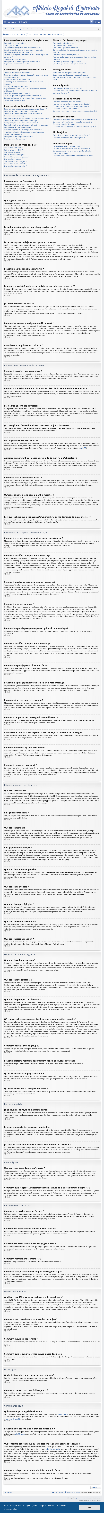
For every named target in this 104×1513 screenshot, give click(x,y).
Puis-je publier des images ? (14, 155)
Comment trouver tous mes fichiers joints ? (69, 138)
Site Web (24, 22)
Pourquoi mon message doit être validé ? (19, 137)
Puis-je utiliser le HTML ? (13, 150)
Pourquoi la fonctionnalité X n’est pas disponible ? (71, 149)
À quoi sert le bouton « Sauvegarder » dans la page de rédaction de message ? (24, 133)
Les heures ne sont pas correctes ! (17, 79)
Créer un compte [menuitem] (99, 22)
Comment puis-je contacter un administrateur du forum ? (73, 156)
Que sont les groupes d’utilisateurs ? (66, 48)
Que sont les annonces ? (13, 159)
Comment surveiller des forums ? (65, 124)
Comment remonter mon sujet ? (15, 139)
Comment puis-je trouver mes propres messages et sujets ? (75, 111)
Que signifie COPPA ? (12, 45)
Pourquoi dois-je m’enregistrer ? (15, 43)
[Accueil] (52, 10)
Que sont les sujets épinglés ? (15, 162)
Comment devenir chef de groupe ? (66, 55)
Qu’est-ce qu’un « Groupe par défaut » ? (67, 62)
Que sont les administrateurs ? (64, 43)
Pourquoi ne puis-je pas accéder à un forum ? (21, 123)
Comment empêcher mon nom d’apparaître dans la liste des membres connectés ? (26, 76)
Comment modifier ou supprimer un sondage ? (21, 121)
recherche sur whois (52, 1449)
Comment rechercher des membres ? (66, 108)
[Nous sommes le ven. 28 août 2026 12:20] (98, 28)
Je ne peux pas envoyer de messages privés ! (70, 73)
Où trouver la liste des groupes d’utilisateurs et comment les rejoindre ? (75, 51)
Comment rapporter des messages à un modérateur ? (23, 130)
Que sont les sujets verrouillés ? (16, 164)
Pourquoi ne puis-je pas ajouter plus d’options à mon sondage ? (27, 118)
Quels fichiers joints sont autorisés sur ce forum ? (71, 135)
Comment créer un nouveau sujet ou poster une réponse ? (25, 109)
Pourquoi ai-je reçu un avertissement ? (18, 127)
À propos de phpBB (13, 1419)
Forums (13, 22)
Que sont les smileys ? (12, 152)
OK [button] (89, 1508)
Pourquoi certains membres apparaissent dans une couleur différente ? (74, 58)
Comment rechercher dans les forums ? (67, 102)
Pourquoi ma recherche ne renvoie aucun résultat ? (71, 104)
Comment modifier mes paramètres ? (17, 73)
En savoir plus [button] (10, 1509)
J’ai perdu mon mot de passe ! (15, 59)
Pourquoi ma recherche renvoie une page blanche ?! (72, 106)
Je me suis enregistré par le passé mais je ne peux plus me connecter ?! (26, 56)
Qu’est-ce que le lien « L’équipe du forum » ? (69, 64)
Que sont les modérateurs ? (63, 45)
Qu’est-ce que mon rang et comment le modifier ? (22, 96)
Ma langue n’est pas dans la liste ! (16, 86)
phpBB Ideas (20, 1434)
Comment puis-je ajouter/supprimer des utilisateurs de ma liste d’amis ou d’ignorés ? (76, 92)
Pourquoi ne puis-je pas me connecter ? (18, 52)
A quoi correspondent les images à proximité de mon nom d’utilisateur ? (25, 90)
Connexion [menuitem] (95, 22)
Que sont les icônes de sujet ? (15, 166)
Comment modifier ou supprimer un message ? (21, 111)
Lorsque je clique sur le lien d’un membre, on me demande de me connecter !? (25, 99)
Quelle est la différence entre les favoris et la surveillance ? (75, 120)
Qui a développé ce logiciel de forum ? (67, 146)
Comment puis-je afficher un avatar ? (17, 93)
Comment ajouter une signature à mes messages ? (23, 114)
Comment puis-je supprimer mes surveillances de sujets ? (74, 126)
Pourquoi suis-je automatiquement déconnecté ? (22, 62)
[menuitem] (91, 22)
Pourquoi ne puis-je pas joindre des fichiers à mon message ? (26, 125)
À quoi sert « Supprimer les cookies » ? (18, 64)
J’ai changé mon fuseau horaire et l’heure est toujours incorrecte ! (24, 83)
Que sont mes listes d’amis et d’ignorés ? (68, 88)
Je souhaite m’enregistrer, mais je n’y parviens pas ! (23, 48)
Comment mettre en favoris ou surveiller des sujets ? (72, 122)
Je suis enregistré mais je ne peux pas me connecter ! (24, 50)
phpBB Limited (63, 1414)
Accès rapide (5, 22)
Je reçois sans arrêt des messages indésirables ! (71, 75)
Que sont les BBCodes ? (13, 148)
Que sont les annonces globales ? (16, 157)
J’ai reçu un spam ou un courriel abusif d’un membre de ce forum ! (74, 78)
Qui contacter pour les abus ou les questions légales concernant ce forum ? (72, 152)
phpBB (83, 448)
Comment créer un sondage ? (15, 116)
